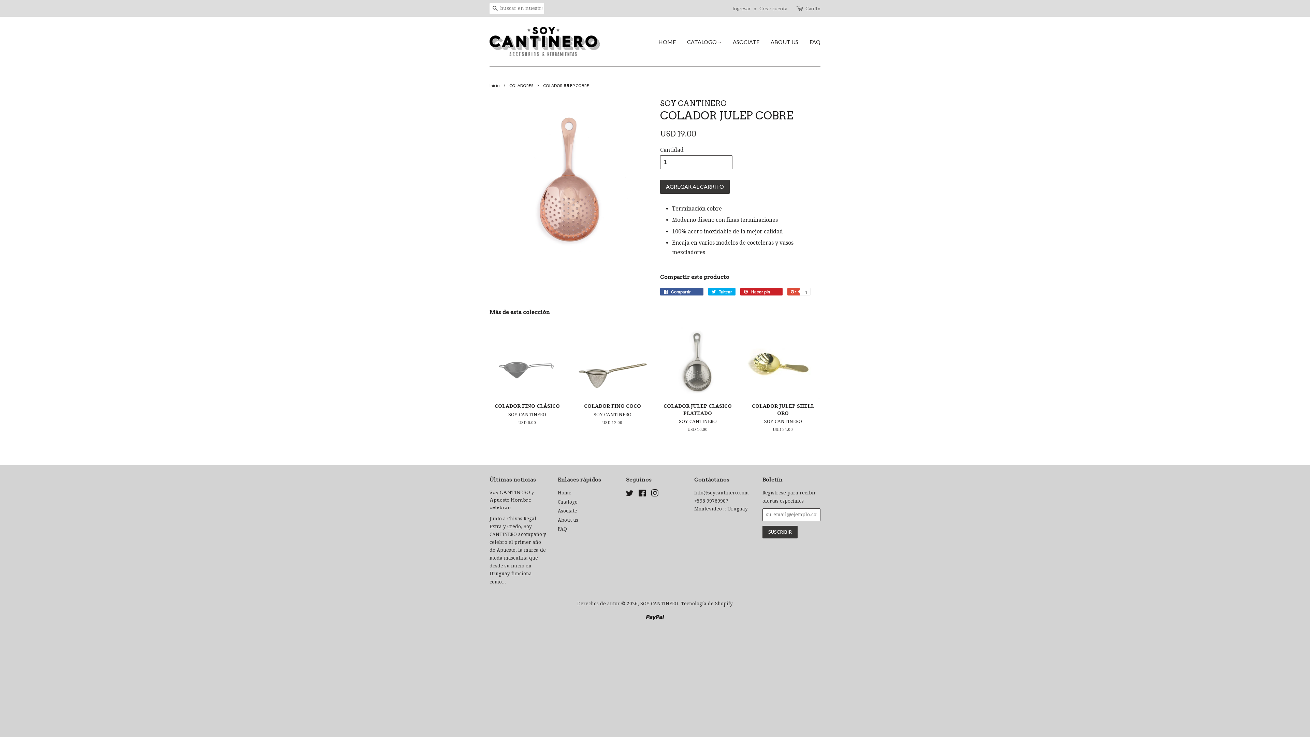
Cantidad (672, 150)
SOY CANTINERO (659, 603)
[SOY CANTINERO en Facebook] (642, 494)
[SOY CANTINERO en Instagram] (654, 494)
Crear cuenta (773, 8)
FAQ (815, 42)
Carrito (812, 8)
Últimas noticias (513, 479)
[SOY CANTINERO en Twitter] (630, 494)
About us (784, 42)
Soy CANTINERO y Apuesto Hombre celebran (512, 500)
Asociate (746, 42)
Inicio (494, 85)
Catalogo (702, 42)
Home (667, 42)
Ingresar (741, 8)
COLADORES (521, 85)
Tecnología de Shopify (707, 603)
